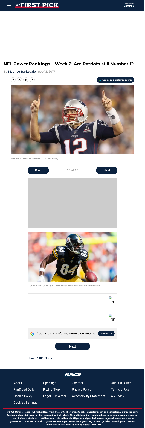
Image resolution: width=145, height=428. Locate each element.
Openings (49, 383)
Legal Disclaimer (54, 396)
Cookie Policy (23, 396)
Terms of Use (120, 389)
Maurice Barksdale (22, 71)
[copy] (32, 79)
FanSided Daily (24, 389)
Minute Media (22, 412)
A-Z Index (117, 396)
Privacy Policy (81, 389)
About (18, 383)
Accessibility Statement (88, 396)
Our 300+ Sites (121, 383)
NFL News (45, 358)
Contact (77, 383)
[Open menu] (9, 5)
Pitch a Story (52, 389)
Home (31, 358)
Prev (38, 170)
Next (106, 170)
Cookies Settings (25, 402)
